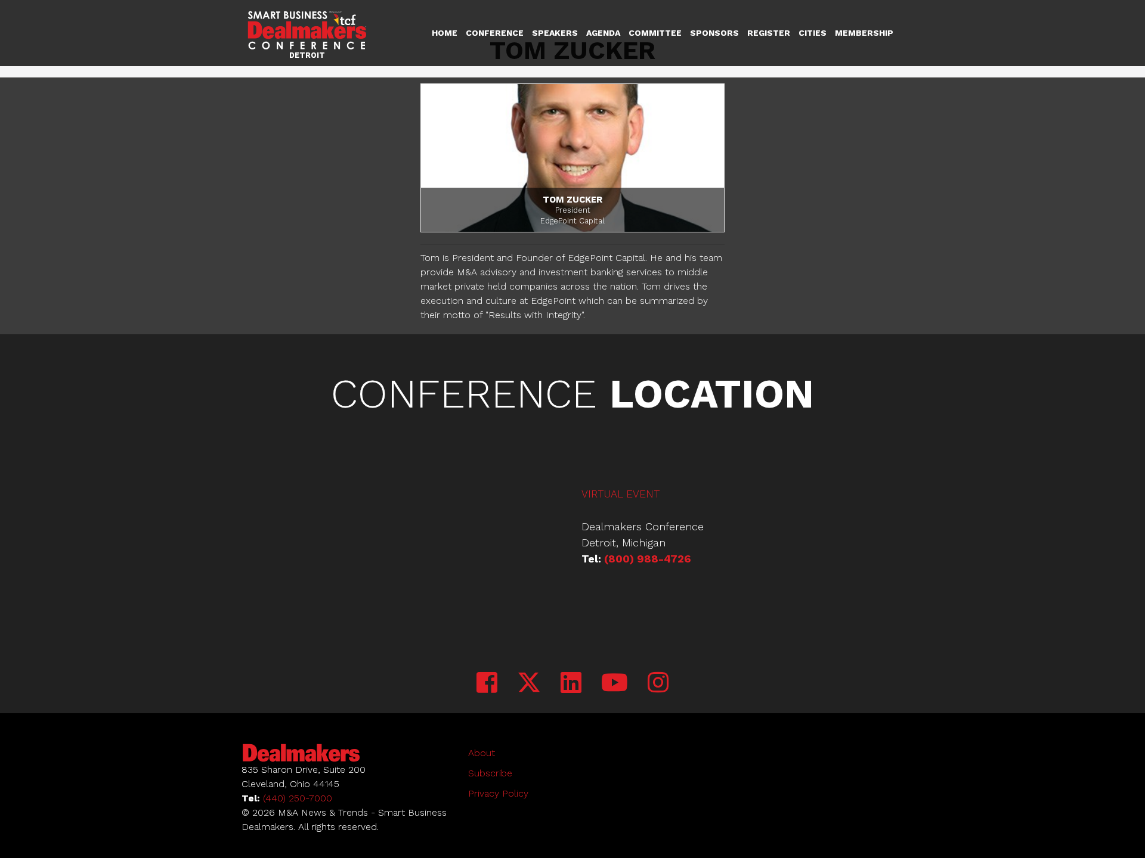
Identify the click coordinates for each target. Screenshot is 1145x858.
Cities (813, 33)
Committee (655, 33)
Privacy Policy (498, 793)
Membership (864, 33)
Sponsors (714, 33)
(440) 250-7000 (297, 798)
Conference (495, 33)
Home (444, 33)
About (481, 752)
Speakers (555, 33)
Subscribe (490, 773)
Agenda (603, 33)
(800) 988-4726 (647, 558)
